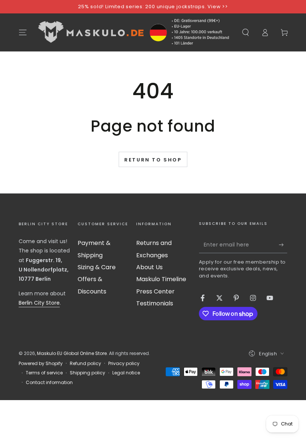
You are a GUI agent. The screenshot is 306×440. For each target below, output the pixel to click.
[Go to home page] (134, 32)
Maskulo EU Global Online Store (72, 353)
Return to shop (152, 159)
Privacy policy (124, 364)
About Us (149, 267)
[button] (245, 32)
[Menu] (22, 32)
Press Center (155, 291)
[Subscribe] (283, 244)
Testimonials (154, 303)
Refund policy (85, 364)
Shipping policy (87, 373)
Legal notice (126, 373)
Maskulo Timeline (161, 279)
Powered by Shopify (41, 364)
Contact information (49, 383)
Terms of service (44, 373)
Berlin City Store (39, 303)
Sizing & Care (97, 267)
